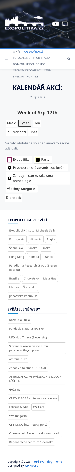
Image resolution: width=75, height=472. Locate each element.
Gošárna (14, 389)
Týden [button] (24, 123)
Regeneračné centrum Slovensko (31, 442)
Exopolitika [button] (21, 159)
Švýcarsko (29, 287)
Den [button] (37, 123)
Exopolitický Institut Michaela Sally (32, 230)
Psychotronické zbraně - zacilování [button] (39, 167)
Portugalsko (17, 239)
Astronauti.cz (18, 359)
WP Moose (31, 465)
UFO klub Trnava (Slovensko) (28, 337)
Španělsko (16, 248)
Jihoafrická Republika (23, 296)
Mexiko (14, 287)
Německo (36, 239)
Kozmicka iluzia (19, 320)
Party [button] (45, 159)
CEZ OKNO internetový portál (28, 424)
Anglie (51, 239)
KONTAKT (32, 76)
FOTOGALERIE (21, 58)
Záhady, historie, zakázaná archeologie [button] (33, 178)
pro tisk (13, 198)
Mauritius (49, 278)
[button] (16, 132)
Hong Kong (16, 257)
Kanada (34, 257)
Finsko (46, 248)
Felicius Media (18, 407)
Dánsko (32, 248)
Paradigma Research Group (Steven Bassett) (33, 268)
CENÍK (47, 70)
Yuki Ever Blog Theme (48, 461)
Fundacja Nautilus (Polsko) (26, 328)
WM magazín (18, 416)
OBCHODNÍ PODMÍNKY (27, 70)
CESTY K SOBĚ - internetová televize (33, 398)
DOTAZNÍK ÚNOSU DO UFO (29, 64)
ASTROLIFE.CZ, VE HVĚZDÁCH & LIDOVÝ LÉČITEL (35, 379)
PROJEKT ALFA (41, 58)
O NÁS (17, 51)
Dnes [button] (33, 132)
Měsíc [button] (11, 123)
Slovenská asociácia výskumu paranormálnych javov (28, 348)
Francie (48, 257)
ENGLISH (18, 76)
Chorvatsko (31, 278)
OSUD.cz (38, 407)
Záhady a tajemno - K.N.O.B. (28, 368)
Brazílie (14, 278)
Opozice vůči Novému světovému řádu (35, 433)
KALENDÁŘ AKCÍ (33, 51)
